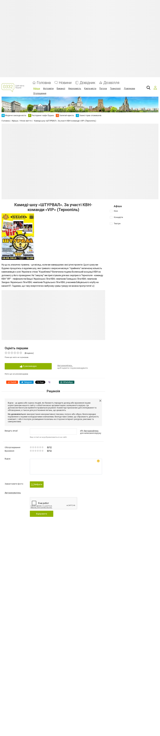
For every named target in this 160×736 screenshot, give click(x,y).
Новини (65, 83)
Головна (44, 83)
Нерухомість (74, 88)
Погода (103, 88)
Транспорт (115, 88)
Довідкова (129, 88)
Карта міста (90, 88)
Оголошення (39, 93)
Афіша (36, 88)
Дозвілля (111, 83)
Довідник (87, 83)
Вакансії (61, 88)
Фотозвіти (48, 88)
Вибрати (38, 484)
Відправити (41, 514)
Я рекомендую (29, 366)
